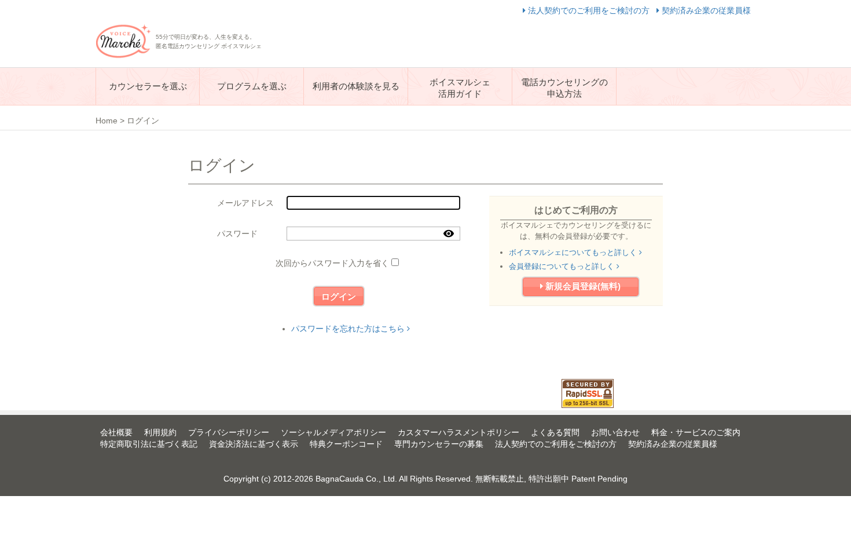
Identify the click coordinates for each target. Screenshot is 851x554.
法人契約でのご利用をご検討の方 (589, 10)
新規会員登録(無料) (582, 286)
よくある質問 (555, 432)
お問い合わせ (615, 432)
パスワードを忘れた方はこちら (349, 328)
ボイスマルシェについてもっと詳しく (574, 252)
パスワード (237, 233)
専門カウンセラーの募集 (438, 444)
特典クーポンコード (346, 444)
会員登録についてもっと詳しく (563, 266)
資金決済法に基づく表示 (253, 444)
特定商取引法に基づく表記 (148, 444)
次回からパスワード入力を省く (332, 263)
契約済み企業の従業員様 (705, 10)
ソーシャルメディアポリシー (333, 432)
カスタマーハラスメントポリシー (458, 432)
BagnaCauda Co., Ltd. (356, 478)
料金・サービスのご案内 (695, 432)
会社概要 (116, 432)
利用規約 (160, 432)
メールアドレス (245, 202)
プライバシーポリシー (228, 432)
